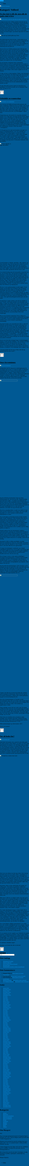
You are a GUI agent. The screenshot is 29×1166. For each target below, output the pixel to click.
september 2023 (7, 1007)
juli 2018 (5, 1079)
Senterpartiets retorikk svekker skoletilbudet (13, 967)
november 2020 (7, 1043)
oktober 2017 (6, 1091)
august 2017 (6, 1094)
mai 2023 (5, 1013)
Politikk (5, 1124)
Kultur (4, 1120)
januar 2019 (6, 1071)
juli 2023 (5, 1010)
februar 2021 (6, 1039)
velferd (26, 952)
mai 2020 (5, 1050)
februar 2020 (6, 1054)
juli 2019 (5, 1064)
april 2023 (5, 1014)
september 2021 (7, 1031)
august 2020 (6, 1047)
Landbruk (5, 1121)
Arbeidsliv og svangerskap (10, 98)
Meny (2, 0)
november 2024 (7, 992)
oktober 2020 (6, 1044)
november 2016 (7, 1106)
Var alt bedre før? (7, 736)
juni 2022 (5, 1024)
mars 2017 (5, 1101)
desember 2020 (7, 1042)
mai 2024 (5, 997)
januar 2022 (6, 1026)
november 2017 (7, 1090)
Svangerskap (15, 357)
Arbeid (4, 1113)
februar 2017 (6, 1102)
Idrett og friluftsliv (7, 1118)
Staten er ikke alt (7, 962)
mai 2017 (5, 1098)
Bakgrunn (26, 93)
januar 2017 (6, 1104)
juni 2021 (5, 1033)
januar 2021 (6, 1040)
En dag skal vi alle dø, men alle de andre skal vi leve (13, 15)
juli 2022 (5, 1022)
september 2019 (7, 1061)
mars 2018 (5, 1084)
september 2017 (7, 1093)
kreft (14, 95)
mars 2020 (5, 1053)
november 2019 (7, 1058)
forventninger (12, 733)
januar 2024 (6, 1003)
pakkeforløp (19, 95)
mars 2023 (5, 1015)
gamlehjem (15, 952)
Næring (5, 1122)
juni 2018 (5, 1080)
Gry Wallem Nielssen (8, 981)
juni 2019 (5, 1065)
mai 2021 (5, 1035)
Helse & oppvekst (4, 95)
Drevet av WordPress (14, 1165)
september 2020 (7, 1046)
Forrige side (3, 953)
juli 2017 (5, 1095)
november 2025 (7, 989)
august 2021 (6, 1032)
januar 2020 (6, 1055)
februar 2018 (6, 1086)
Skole (4, 1125)
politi (19, 733)
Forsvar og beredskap (8, 1116)
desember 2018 (7, 1072)
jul (16, 733)
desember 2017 (7, 1088)
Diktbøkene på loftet (8, 961)
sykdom (21, 357)
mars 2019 (5, 1068)
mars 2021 (5, 1037)
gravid (10, 357)
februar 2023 (6, 1017)
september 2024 (7, 995)
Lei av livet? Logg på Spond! (10, 964)
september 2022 (7, 1020)
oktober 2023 (6, 1006)
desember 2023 (7, 1004)
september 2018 (7, 1076)
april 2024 (5, 999)
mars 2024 (5, 1000)
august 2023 (6, 1008)
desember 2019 (7, 1057)
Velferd (11, 95)
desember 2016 (7, 1105)
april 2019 (5, 1066)
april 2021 (5, 1036)
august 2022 (6, 1021)
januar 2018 (6, 1087)
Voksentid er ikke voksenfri (19, 980)
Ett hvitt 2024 (6, 965)
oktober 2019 (6, 1059)
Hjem (4, 3)
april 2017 (5, 1099)
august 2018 (6, 1077)
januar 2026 (6, 988)
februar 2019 (6, 1069)
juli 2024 (5, 996)
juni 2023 (5, 1011)
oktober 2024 (6, 993)
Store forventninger (8, 362)
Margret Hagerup (8, 93)
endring (10, 952)
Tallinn (24, 95)
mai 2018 (5, 1082)
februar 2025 (6, 991)
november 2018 (7, 1073)
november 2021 (7, 1029)
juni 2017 (5, 1097)
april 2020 (5, 1051)
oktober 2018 (6, 1075)
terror (22, 733)
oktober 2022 (6, 1018)
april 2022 (5, 1025)
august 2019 (6, 1062)
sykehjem (21, 952)
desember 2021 (7, 1028)
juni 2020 (5, 1048)
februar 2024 (6, 1002)
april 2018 (5, 1083)
